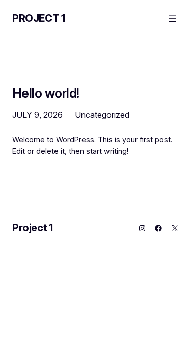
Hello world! (45, 93)
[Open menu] (173, 18)
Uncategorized (102, 115)
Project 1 (38, 18)
